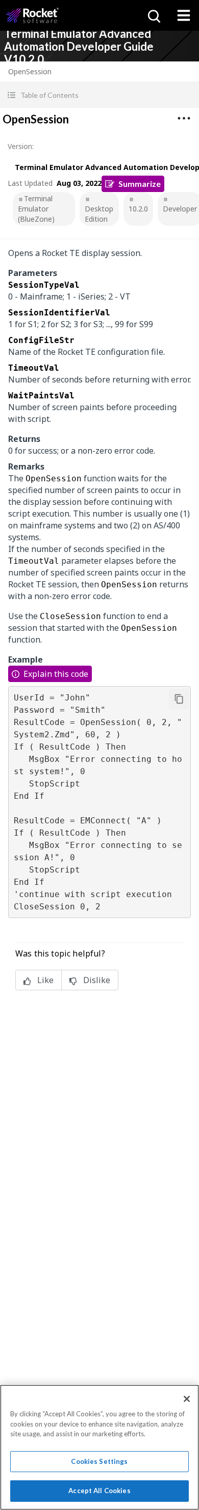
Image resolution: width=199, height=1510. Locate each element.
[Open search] (153, 15)
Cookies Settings (99, 1461)
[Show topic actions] (183, 118)
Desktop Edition (99, 214)
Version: (21, 146)
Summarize (139, 183)
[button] (99, 95)
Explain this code (55, 673)
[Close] (187, 1399)
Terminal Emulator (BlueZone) (36, 209)
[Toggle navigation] (183, 15)
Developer (180, 209)
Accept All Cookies (99, 1490)
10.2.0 (138, 209)
